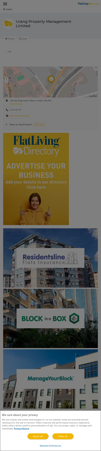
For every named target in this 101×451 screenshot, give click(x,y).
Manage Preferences (50, 445)
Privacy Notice (21, 428)
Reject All (38, 436)
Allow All (63, 436)
